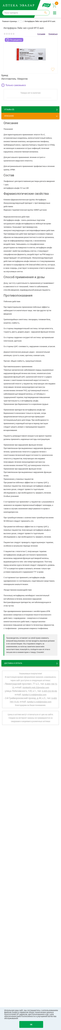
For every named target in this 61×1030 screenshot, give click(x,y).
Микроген (22, 78)
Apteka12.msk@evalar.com (39, 701)
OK (31, 1024)
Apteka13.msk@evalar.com (34, 694)
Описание (9, 116)
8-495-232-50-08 (49, 691)
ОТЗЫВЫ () (9, 109)
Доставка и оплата (13, 663)
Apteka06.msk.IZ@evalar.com (35, 687)
